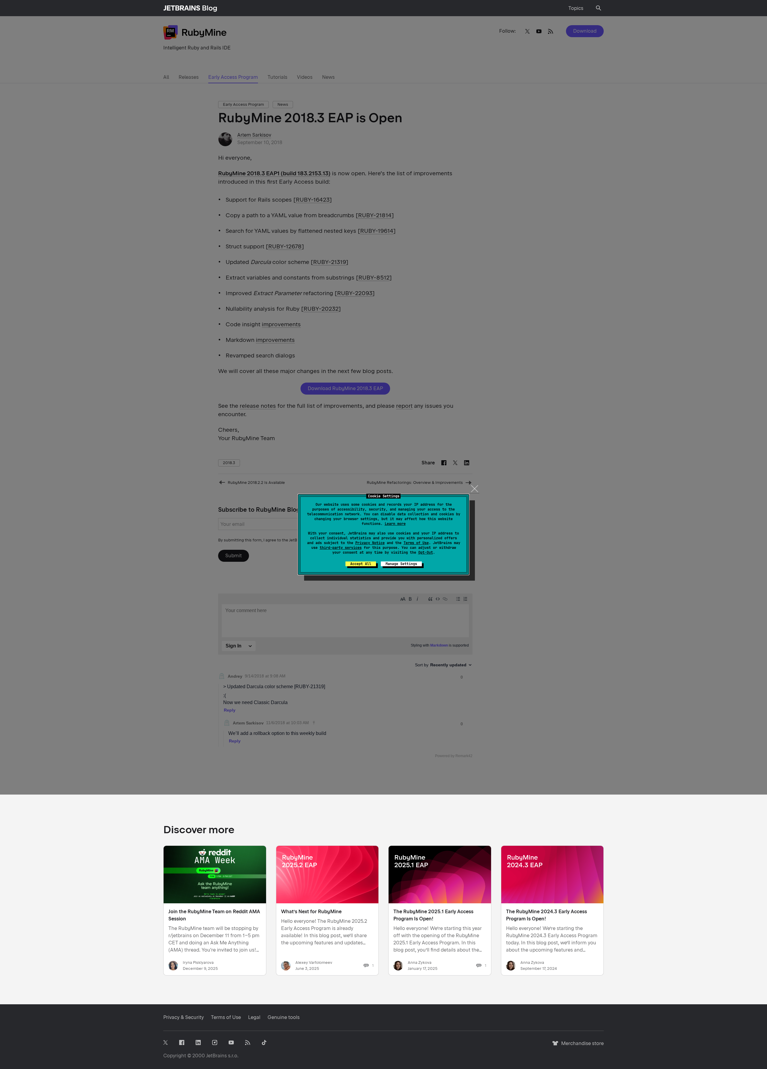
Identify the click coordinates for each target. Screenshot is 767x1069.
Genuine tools (284, 1017)
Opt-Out (425, 552)
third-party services (341, 547)
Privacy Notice (370, 542)
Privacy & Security (183, 1017)
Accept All (360, 563)
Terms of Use (416, 542)
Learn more (395, 523)
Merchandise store (581, 1046)
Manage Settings (401, 563)
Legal (254, 1017)
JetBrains (216, 1056)
